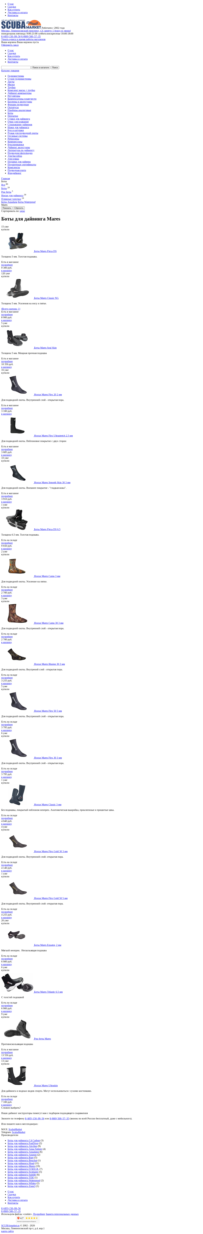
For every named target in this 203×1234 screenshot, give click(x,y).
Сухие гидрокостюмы (19, 78)
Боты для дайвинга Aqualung (23, 1152)
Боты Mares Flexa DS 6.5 (47, 529)
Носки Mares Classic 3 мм (47, 804)
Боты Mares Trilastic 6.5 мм (48, 992)
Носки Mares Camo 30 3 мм (48, 623)
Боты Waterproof (27, 202)
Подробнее (39, 1214)
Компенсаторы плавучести (22, 98)
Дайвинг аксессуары (19, 147)
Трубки (12, 87)
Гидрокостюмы (16, 76)
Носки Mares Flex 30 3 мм (48, 757)
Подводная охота (17, 170)
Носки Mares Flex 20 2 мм (48, 394)
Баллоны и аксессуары (20, 101)
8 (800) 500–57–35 (31, 36)
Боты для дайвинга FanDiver (23, 1143)
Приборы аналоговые (19, 110)
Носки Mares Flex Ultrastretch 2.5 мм (53, 435)
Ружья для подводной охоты (23, 133)
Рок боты (6, 192)
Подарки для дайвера (19, 161)
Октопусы (13, 107)
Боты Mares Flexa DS (45, 251)
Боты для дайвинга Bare (21, 1157)
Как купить (14, 9)
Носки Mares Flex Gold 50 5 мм (51, 898)
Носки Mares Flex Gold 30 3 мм (51, 851)
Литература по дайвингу (21, 150)
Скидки (12, 6)
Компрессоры (15, 141)
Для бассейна (15, 156)
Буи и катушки (16, 130)
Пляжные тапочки (11, 199)
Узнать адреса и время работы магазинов (23, 39)
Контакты (13, 15)
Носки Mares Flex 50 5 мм (48, 711)
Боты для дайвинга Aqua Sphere (25, 1149)
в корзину (6, 270)
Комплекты (14, 167)
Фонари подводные (18, 104)
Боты (10, 113)
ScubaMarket (15, 1129)
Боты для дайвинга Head (21, 1163)
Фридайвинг (14, 173)
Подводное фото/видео (20, 153)
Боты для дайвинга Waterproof (24, 1180)
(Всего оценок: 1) (10, 308)
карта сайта (7, 1231)
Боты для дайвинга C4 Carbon (24, 1140)
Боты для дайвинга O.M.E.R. (23, 1169)
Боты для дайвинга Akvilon (22, 1146)
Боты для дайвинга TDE (21, 1177)
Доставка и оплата (18, 12)
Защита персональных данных (62, 1214)
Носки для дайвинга (12, 195)
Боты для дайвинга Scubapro (23, 1172)
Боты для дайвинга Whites (22, 1183)
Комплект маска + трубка (21, 90)
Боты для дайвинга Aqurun (22, 1154)
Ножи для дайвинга (18, 127)
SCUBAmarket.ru (10, 1225)
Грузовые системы (18, 136)
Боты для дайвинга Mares (21, 1166)
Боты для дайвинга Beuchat (22, 1160)
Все (3, 184)
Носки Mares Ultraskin (46, 1085)
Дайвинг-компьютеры (20, 93)
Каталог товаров (10, 70)
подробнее (7, 264)
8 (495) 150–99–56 (11, 36)
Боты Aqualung (9, 202)
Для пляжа (13, 158)
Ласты (11, 81)
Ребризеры (13, 138)
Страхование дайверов (20, 124)
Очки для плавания (18, 121)
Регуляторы (14, 96)
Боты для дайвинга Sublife (22, 1174)
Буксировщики (16, 144)
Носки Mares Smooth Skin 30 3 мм (52, 482)
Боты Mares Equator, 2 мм (47, 945)
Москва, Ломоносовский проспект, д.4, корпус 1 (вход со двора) (36, 30)
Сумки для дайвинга (19, 118)
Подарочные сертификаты (22, 164)
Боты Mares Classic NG (46, 298)
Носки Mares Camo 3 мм (47, 576)
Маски (11, 84)
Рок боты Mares (42, 1038)
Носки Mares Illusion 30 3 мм (49, 664)
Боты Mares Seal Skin (45, 347)
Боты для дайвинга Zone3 (21, 1186)
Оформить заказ (10, 45)
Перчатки (13, 116)
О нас (11, 4)
